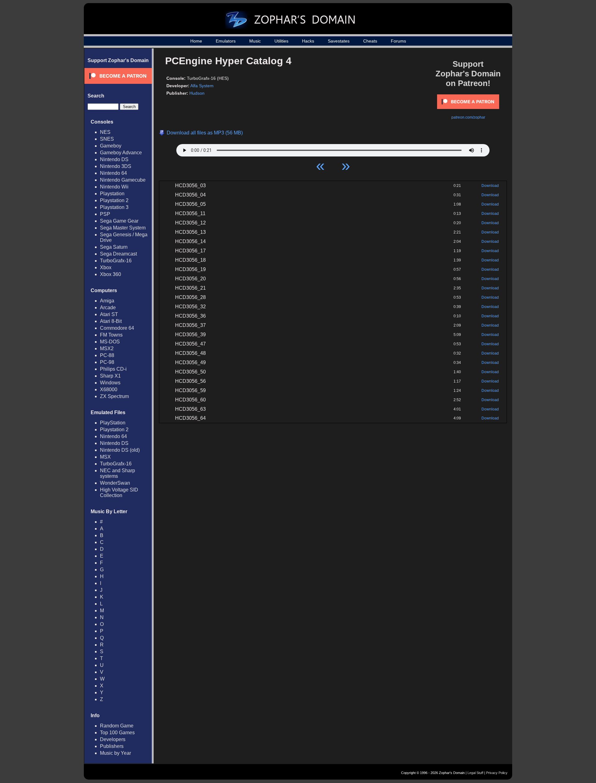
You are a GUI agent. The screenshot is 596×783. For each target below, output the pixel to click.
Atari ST (109, 314)
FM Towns (111, 334)
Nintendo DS (114, 159)
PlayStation (112, 422)
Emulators (226, 40)
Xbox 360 (110, 274)
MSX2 (107, 348)
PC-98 (107, 362)
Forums (398, 40)
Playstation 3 (114, 207)
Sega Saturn (114, 247)
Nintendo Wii (114, 186)
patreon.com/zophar (468, 117)
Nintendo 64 (113, 173)
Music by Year (115, 753)
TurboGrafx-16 (116, 260)
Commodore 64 (117, 328)
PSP (105, 214)
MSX (105, 456)
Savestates (339, 40)
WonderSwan (115, 483)
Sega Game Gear (119, 221)
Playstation (112, 193)
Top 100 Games (117, 732)
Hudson (197, 93)
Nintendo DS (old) (120, 450)
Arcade (108, 307)
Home (196, 40)
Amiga (107, 300)
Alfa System (202, 85)
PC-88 (107, 355)
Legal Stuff (475, 773)
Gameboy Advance (121, 152)
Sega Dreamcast (118, 253)
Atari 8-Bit (111, 321)
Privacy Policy (497, 773)
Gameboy (110, 145)
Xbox (105, 267)
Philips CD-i (113, 369)
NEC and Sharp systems (117, 473)
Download (490, 185)
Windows (110, 382)
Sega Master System (123, 227)
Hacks (308, 40)
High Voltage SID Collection (119, 492)
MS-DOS (110, 341)
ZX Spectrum (114, 396)
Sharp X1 (110, 375)
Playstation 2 (114, 200)
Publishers (112, 746)
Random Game (116, 725)
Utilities (281, 40)
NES (105, 132)
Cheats (370, 40)
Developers (112, 739)
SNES (107, 139)
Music (255, 40)
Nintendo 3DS (115, 166)
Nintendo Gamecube (123, 180)
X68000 (108, 389)
